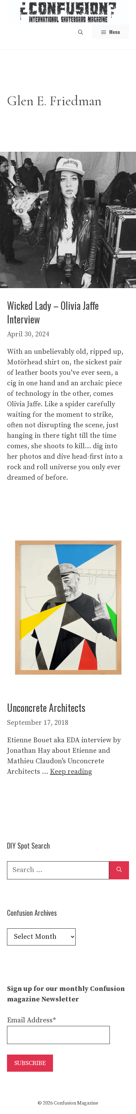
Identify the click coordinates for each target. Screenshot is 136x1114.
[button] (80, 31)
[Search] (119, 870)
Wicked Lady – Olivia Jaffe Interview (53, 312)
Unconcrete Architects (46, 707)
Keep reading (71, 771)
